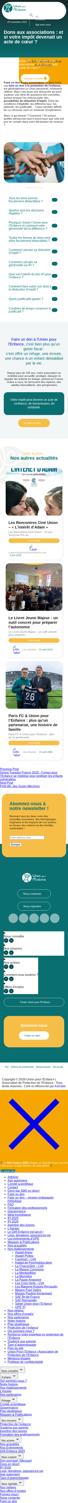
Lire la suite (34, 540)
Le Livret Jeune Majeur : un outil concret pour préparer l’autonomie (33, 622)
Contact (13, 1187)
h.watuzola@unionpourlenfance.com (27, 552)
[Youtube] (34, 918)
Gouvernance (17, 1211)
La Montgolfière (25, 1272)
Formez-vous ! (9, 1494)
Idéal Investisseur (19, 1214)
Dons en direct (9, 1464)
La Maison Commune (29, 1269)
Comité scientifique (20, 1184)
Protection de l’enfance (23, 1327)
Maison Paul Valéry (28, 1290)
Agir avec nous (43, 24)
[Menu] (37, 16)
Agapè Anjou (23, 1252)
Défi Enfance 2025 (12, 1451)
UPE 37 (20, 1307)
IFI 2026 (13, 1221)
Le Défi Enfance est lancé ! (25, 1231)
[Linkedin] (23, 918)
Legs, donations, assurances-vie (29, 1235)
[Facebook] (13, 918)
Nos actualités (17, 1245)
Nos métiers (16, 1310)
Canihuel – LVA (25, 1259)
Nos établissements (21, 1249)
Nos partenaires (18, 1317)
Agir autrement (17, 1180)
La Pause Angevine (28, 1279)
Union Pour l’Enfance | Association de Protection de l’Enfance (33, 1353)
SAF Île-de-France (27, 1296)
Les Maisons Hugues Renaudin (36, 1286)
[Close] (34, 1157)
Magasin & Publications (23, 1242)
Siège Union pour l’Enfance (33, 1303)
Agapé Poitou (24, 1255)
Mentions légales (43, 1067)
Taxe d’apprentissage (22, 1344)
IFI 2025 (13, 1218)
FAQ (7, 1067)
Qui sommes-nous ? (21, 1331)
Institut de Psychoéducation (33, 1262)
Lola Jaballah (29, 649)
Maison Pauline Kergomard (33, 1293)
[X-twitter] (55, 918)
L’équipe (13, 1228)
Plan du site (58, 1067)
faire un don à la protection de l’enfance (34, 85)
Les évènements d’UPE (23, 1238)
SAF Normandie (26, 1300)
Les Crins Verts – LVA (29, 1283)
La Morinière (23, 1276)
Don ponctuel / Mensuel (16, 1460)
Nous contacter (10, 1497)
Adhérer (13, 1177)
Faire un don (16, 1194)
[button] (31, 16)
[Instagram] (44, 918)
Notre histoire (17, 1320)
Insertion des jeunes (21, 1225)
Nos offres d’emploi (20, 1314)
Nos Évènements (11, 1447)
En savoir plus (8, 1171)
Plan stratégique (18, 1324)
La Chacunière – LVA (29, 1266)
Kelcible (60, 1086)
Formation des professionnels (27, 1207)
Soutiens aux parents (22, 1341)
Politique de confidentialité (22, 1067)
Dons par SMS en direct (23, 1190)
